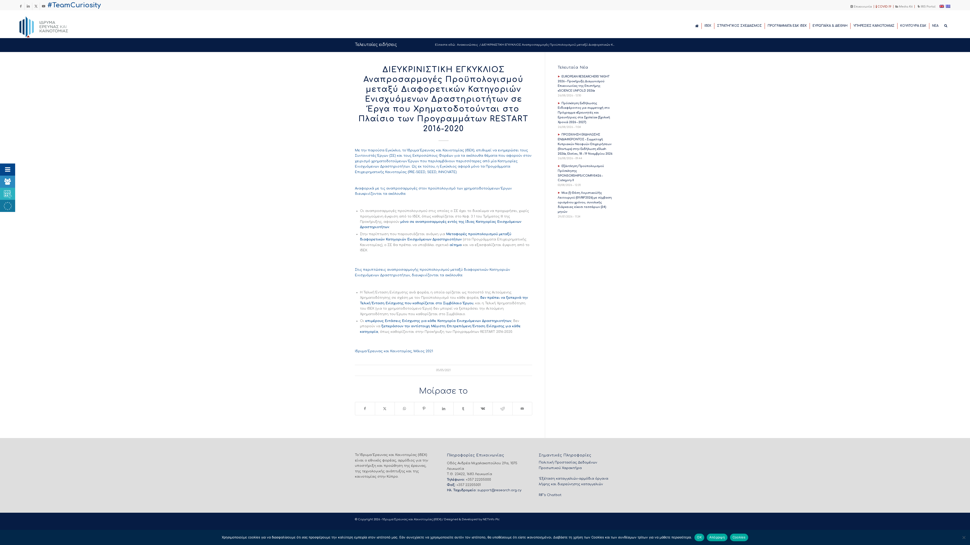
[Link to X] (36, 6)
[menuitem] (861, 6)
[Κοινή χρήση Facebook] (365, 408)
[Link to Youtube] (43, 6)
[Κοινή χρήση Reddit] (502, 408)
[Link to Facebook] (21, 6)
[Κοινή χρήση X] (385, 408)
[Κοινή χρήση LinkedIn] (443, 408)
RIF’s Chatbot (550, 495)
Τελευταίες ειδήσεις (376, 44)
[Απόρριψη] (963, 537)
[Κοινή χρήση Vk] (483, 408)
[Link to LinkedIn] (28, 6)
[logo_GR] (50, 25)
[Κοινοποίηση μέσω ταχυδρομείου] (522, 408)
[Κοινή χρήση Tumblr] (463, 408)
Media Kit (905, 6)
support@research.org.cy (499, 490)
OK (699, 537)
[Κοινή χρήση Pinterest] (424, 408)
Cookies (739, 537)
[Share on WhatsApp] (404, 408)
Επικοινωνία (862, 6)
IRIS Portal (927, 6)
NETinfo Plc (491, 519)
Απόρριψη (717, 537)
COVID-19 (884, 6)
